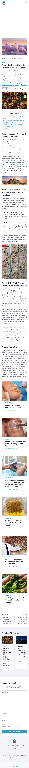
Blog (17, 745)
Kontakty (14, 748)
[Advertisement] (14, 20)
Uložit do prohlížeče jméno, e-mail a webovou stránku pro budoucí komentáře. (14, 725)
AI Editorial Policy (14, 766)
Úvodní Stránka (9, 745)
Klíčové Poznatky (7, 128)
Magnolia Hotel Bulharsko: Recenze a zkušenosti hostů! (22, 619)
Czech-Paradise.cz (7, 70)
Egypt (3, 62)
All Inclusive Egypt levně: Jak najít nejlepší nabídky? (7, 653)
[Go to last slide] (4, 653)
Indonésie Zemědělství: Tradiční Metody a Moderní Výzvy (7, 619)
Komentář (5, 692)
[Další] (25, 653)
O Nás (22, 745)
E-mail (4, 720)
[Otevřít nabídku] (25, 3)
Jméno (4, 713)
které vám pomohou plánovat (10, 85)
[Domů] (2, 58)
